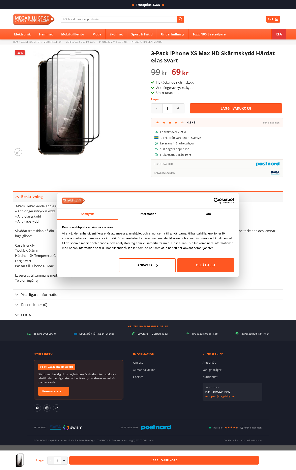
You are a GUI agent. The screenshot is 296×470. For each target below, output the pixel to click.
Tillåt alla (206, 265)
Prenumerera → (53, 391)
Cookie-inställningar (251, 440)
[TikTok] (56, 408)
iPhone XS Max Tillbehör (113, 41)
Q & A (26, 314)
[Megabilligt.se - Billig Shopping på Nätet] (34, 19)
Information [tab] (148, 214)
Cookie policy (231, 440)
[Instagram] (47, 408)
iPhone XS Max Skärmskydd (146, 41)
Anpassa (145, 265)
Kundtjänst (210, 377)
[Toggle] (17, 196)
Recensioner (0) (34, 304)
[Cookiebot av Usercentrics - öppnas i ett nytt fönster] (216, 201)
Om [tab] (208, 214)
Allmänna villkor (144, 370)
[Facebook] (37, 408)
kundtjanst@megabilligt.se (220, 396)
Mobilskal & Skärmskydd (80, 41)
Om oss (138, 362)
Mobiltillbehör (52, 41)
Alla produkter (30, 41)
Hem (15, 41)
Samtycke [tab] (88, 214)
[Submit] (180, 19)
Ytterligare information (40, 294)
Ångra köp (209, 362)
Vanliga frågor (212, 370)
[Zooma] (18, 152)
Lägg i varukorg (236, 108)
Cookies (138, 377)
